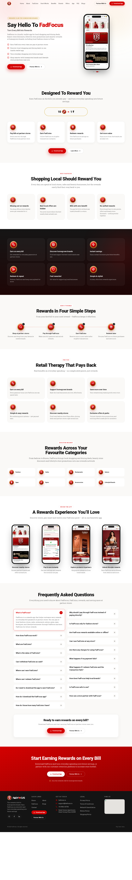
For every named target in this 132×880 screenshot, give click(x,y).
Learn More (74, 151)
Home (22, 3)
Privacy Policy (85, 800)
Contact (34, 807)
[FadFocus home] (9, 3)
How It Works (45, 3)
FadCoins (35, 3)
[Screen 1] (93, 71)
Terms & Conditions (87, 804)
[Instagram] (9, 816)
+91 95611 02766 (63, 807)
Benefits (53, 3)
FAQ (78, 3)
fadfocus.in (62, 800)
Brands (61, 3)
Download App (118, 3)
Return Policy (84, 811)
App (73, 3)
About (28, 3)
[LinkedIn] (19, 816)
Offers (68, 3)
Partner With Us (101, 3)
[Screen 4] (99, 71)
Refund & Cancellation (87, 807)
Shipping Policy (85, 814)
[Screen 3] (96, 71)
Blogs (83, 3)
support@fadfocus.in (65, 803)
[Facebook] (14, 816)
